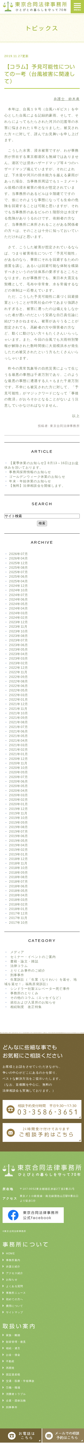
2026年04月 (18, 558)
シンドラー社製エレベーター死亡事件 (40, 988)
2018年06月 (18, 886)
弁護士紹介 (13, 1266)
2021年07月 (18, 727)
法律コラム (19, 966)
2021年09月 (18, 717)
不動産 (10, 1361)
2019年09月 (18, 822)
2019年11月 (18, 813)
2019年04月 (18, 845)
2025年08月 (18, 567)
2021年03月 (18, 745)
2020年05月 (18, 786)
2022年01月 (18, 699)
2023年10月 (18, 631)
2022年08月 (18, 681)
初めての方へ (14, 1299)
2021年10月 (18, 713)
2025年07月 (18, 572)
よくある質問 (14, 1286)
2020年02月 (18, 799)
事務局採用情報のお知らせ (30, 472)
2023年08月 (18, 636)
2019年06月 (18, 836)
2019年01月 (18, 854)
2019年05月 (18, 840)
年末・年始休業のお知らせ (30, 481)
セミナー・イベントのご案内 (33, 957)
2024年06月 (18, 599)
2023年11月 (18, 626)
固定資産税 (13, 1374)
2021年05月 (18, 736)
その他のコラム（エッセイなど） (36, 997)
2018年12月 (18, 859)
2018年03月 (18, 899)
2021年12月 (18, 704)
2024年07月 (18, 595)
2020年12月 (18, 759)
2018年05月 (18, 890)
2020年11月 (18, 763)
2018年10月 (18, 868)
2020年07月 (18, 777)
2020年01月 (18, 804)
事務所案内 (13, 1260)
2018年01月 (18, 909)
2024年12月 (18, 586)
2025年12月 (18, 563)
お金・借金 (13, 1354)
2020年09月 (18, 772)
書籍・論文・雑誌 (24, 961)
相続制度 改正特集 (26, 1007)
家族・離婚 (13, 1335)
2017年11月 (18, 918)
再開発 (10, 1367)
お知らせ (11, 1279)
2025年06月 (18, 576)
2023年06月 (18, 645)
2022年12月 (18, 667)
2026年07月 (18, 554)
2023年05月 (18, 649)
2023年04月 (18, 654)
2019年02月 (18, 849)
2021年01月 (18, 754)
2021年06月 (18, 731)
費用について (14, 1305)
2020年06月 (18, 781)
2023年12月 (18, 622)
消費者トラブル (16, 1394)
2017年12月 (18, 913)
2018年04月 (18, 895)
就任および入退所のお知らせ (33, 1002)
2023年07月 (18, 640)
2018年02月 (18, 904)
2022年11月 (18, 672)
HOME (10, 1253)
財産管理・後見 (16, 1341)
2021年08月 (18, 722)
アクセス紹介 (14, 1273)
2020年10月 (18, 768)
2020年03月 (18, 795)
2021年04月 (18, 740)
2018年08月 (18, 877)
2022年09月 (18, 677)
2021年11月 (18, 708)
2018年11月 (18, 863)
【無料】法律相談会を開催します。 (37, 485)
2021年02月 (18, 749)
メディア (17, 952)
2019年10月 (18, 818)
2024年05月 (18, 604)
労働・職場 (13, 1387)
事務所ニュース (16, 1292)
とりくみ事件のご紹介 (27, 970)
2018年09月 (18, 872)
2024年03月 (18, 613)
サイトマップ (14, 1312)
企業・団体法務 (16, 1400)
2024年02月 (18, 617)
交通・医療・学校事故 (20, 1380)
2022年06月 (18, 686)
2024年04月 (18, 608)
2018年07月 (18, 881)
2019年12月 (18, 809)
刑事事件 (17, 975)
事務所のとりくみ (24, 993)
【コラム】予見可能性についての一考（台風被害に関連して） (39, 74)
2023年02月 (18, 663)
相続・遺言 (13, 1348)
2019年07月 (18, 831)
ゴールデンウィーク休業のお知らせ (37, 476)
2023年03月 (18, 658)
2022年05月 (18, 690)
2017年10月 (18, 922)
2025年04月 (18, 581)
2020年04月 (18, 790)
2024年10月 (18, 590)
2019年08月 (18, 827)
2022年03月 (18, 695)
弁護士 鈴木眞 (67, 99)
